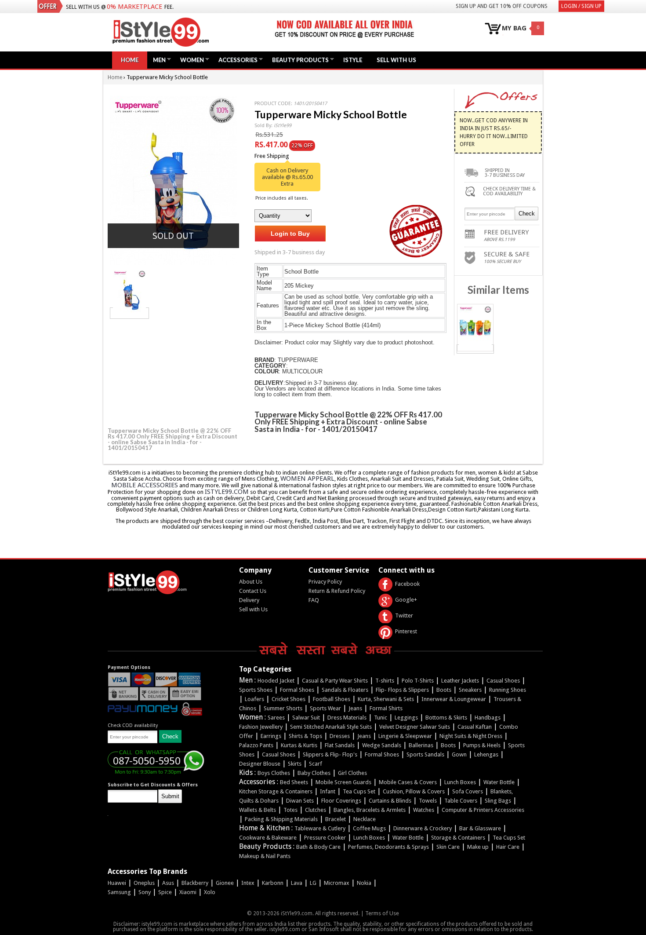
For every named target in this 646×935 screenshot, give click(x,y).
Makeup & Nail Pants (264, 856)
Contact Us (252, 591)
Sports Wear (325, 708)
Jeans (355, 708)
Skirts (294, 763)
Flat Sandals (340, 745)
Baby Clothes (314, 773)
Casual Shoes (503, 680)
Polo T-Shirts (418, 680)
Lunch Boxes (460, 782)
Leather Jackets (460, 680)
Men (157, 59)
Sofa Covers (467, 791)
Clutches (315, 810)
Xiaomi (187, 892)
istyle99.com (227, 492)
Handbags (488, 717)
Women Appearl (307, 478)
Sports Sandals (425, 754)
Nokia (364, 883)
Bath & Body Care (318, 847)
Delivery (249, 600)
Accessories (236, 59)
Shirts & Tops (305, 736)
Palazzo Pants (256, 745)
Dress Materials (347, 717)
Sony (144, 892)
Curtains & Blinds (390, 800)
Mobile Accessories (144, 485)
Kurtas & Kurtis (299, 745)
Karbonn (272, 883)
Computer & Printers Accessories (483, 810)
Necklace (364, 819)
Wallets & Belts (257, 810)
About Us (250, 581)
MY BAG (514, 28)
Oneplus (144, 883)
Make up (478, 847)
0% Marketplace (134, 7)
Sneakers (470, 690)
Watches (423, 810)
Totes (290, 810)
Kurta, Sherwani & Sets (386, 699)
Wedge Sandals (381, 745)
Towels (428, 800)
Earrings (271, 736)
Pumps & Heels (482, 745)
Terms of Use (382, 913)
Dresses (340, 736)
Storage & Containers (458, 837)
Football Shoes (331, 699)
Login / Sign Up (581, 6)
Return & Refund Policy (336, 591)
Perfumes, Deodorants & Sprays (388, 847)
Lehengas (486, 754)
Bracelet (335, 819)
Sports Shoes (255, 690)
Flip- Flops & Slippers (402, 690)
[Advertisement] (174, 372)
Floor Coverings (341, 800)
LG (313, 883)
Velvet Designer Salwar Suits (414, 726)
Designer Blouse (259, 763)
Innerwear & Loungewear (453, 699)
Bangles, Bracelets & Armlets (370, 810)
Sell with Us (253, 609)
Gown (459, 754)
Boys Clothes (274, 773)
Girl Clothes (352, 773)
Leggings (406, 717)
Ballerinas (421, 745)
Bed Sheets (294, 782)
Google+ (406, 599)
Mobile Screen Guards (343, 782)
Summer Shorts (283, 708)
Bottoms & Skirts (446, 717)
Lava (296, 883)
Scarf (315, 763)
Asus (168, 883)
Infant (327, 791)
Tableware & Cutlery (319, 828)
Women (190, 59)
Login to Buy (290, 233)
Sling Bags (498, 800)
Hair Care (507, 847)
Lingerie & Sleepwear (405, 736)
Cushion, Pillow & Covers (414, 791)
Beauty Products (298, 59)
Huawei (117, 883)
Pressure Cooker (325, 837)
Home (129, 59)
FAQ (313, 600)
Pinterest (406, 631)
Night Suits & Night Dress (470, 736)
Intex (247, 883)
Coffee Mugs (369, 828)
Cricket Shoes (288, 699)
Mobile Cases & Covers (408, 782)
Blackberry (194, 883)
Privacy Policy (325, 581)
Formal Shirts (386, 708)
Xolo (209, 892)
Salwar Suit (306, 717)
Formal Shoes (297, 690)
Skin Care (448, 847)
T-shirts (384, 680)
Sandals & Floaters (345, 690)
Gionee (225, 883)
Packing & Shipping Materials (281, 819)
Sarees (276, 717)
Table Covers (460, 800)
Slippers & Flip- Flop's (330, 754)
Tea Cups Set (359, 791)
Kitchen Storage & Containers (275, 791)
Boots (443, 690)
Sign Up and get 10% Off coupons (502, 6)
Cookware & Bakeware (268, 837)
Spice (165, 892)
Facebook (407, 584)
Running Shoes (507, 690)
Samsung (119, 892)
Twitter (404, 615)
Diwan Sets (300, 800)
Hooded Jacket (276, 680)
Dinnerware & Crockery (422, 828)
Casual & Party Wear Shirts (335, 680)
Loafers (254, 699)
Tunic (380, 717)
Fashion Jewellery (261, 726)
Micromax (336, 883)
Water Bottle (499, 782)
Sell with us (396, 59)
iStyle (352, 59)
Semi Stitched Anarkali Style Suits (331, 726)
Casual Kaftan (474, 726)
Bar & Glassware (480, 828)
